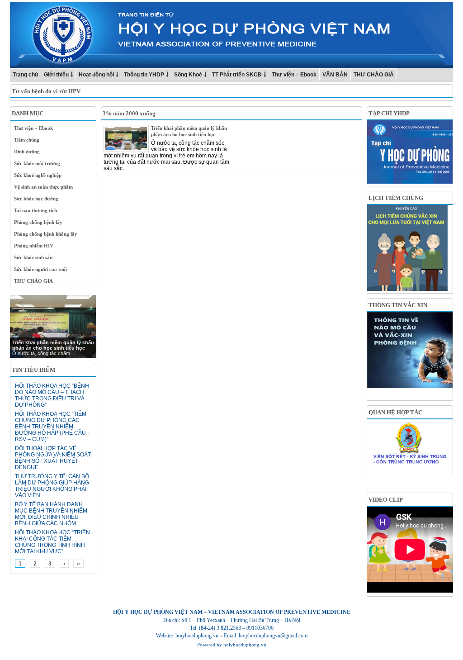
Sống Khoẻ (188, 74)
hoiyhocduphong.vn (244, 644)
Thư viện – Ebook (294, 74)
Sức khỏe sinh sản (33, 257)
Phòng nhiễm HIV (33, 245)
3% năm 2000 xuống (129, 113)
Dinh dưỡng (27, 151)
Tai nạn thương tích (35, 210)
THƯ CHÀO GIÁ (374, 74)
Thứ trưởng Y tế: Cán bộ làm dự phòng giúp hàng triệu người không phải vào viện (52, 486)
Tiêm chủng (26, 139)
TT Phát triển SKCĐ (237, 74)
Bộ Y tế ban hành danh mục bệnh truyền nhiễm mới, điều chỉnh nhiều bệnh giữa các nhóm (51, 514)
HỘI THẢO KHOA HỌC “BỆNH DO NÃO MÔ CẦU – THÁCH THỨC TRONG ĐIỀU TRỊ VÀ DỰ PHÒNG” (52, 395)
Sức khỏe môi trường (37, 163)
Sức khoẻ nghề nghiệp (37, 175)
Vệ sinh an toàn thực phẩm (43, 187)
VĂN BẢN (335, 74)
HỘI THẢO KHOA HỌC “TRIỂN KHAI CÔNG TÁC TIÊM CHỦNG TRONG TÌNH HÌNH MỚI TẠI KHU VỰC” (52, 542)
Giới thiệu (56, 74)
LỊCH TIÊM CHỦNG (396, 198)
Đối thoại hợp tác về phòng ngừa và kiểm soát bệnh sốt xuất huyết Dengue (53, 457)
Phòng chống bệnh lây (38, 222)
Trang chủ (25, 74)
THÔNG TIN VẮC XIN (398, 305)
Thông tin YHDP (144, 74)
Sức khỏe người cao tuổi (40, 269)
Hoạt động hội (96, 74)
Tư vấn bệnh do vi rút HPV (46, 91)
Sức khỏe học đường (36, 198)
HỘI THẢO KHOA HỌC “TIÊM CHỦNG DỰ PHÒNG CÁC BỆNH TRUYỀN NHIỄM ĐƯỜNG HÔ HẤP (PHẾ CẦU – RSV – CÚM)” (52, 426)
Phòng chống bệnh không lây (45, 234)
